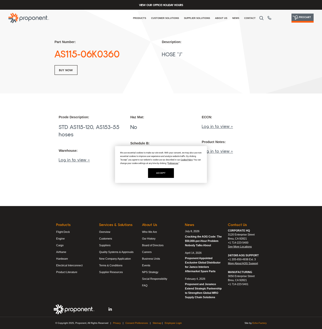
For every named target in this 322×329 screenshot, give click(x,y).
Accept (161, 173)
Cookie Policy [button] (187, 160)
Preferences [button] (173, 163)
